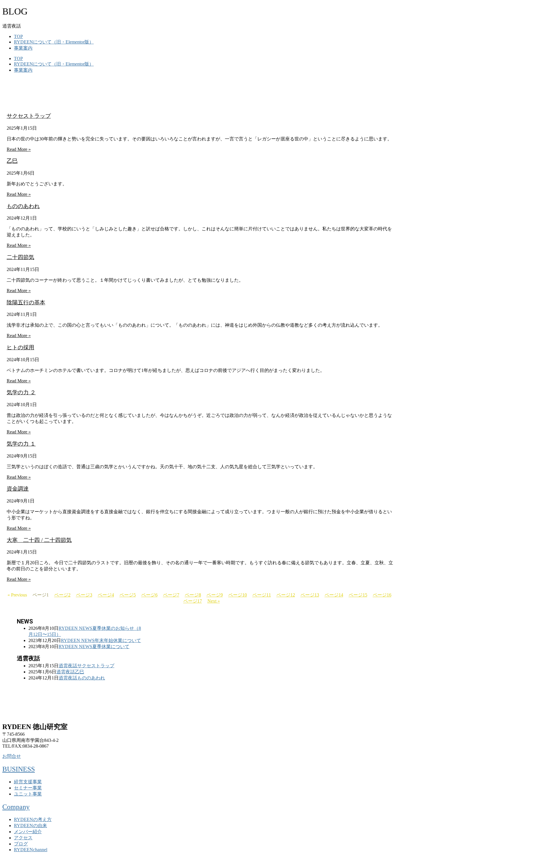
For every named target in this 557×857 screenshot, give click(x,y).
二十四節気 (20, 257)
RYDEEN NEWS (75, 628)
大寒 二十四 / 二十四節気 (39, 540)
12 (285, 594)
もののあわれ (23, 206)
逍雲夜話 (68, 665)
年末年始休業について (118, 640)
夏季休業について (110, 646)
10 (237, 594)
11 (261, 594)
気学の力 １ (21, 444)
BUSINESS (18, 769)
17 (192, 601)
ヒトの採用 (20, 347)
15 (358, 594)
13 (310, 594)
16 (382, 594)
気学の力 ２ (21, 392)
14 (334, 594)
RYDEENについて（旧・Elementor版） (54, 41)
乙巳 (12, 161)
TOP (18, 36)
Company (16, 807)
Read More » (19, 149)
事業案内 (23, 48)
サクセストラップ (29, 116)
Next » (213, 601)
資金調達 (18, 489)
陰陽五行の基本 (26, 302)
